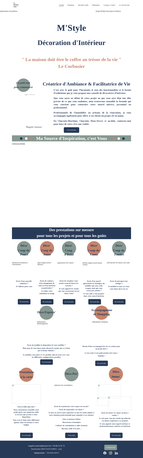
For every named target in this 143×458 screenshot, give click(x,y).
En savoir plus (71, 130)
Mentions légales (39, 453)
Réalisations (96, 5)
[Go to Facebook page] (105, 453)
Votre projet (71, 435)
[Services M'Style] (71, 185)
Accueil (61, 5)
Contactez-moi (110, 447)
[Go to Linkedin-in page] (116, 453)
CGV (60, 449)
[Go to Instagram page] (111, 453)
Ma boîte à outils (83, 5)
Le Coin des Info (124, 5)
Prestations (71, 5)
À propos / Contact (109, 5)
